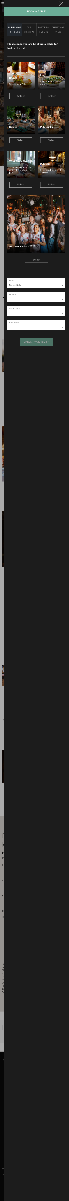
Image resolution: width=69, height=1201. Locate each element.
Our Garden (29, 29)
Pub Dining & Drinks (14, 29)
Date (11, 280)
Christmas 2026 (58, 29)
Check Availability (36, 342)
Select (21, 96)
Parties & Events (43, 29)
